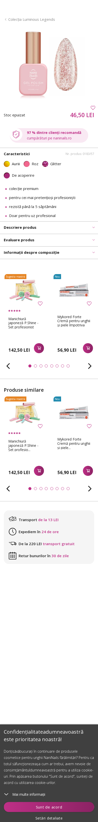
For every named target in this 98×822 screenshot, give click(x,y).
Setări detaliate (49, 818)
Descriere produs (20, 227)
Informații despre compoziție (31, 252)
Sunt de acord (49, 806)
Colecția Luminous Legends (31, 19)
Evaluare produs (19, 239)
